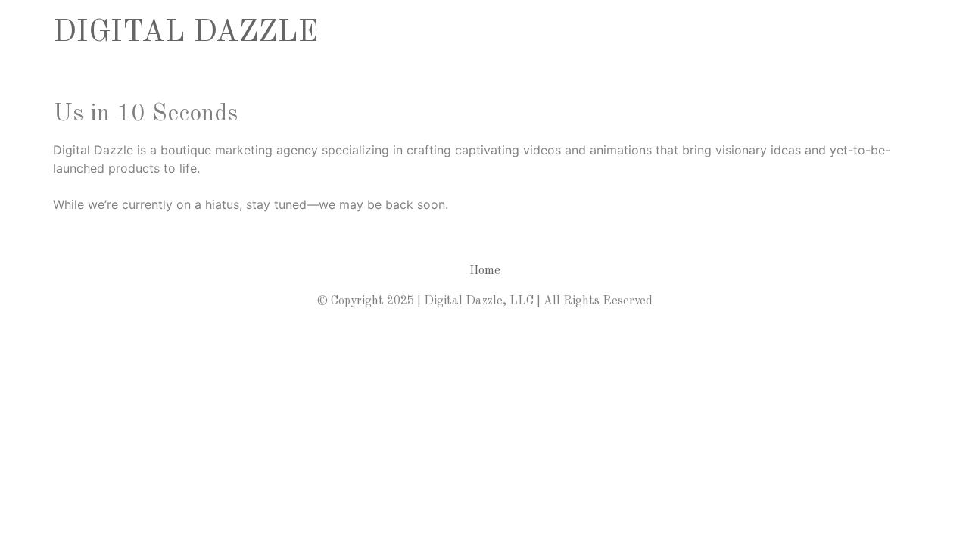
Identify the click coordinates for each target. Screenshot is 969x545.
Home (484, 271)
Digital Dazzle (186, 33)
